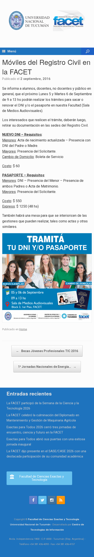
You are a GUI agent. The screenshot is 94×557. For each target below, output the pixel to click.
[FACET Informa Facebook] (33, 500)
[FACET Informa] (47, 20)
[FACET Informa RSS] (61, 500)
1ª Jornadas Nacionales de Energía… (47, 366)
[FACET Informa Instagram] (51, 500)
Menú (11, 51)
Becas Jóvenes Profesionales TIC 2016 (47, 351)
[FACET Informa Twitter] (42, 500)
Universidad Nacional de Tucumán (30, 524)
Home (23, 329)
